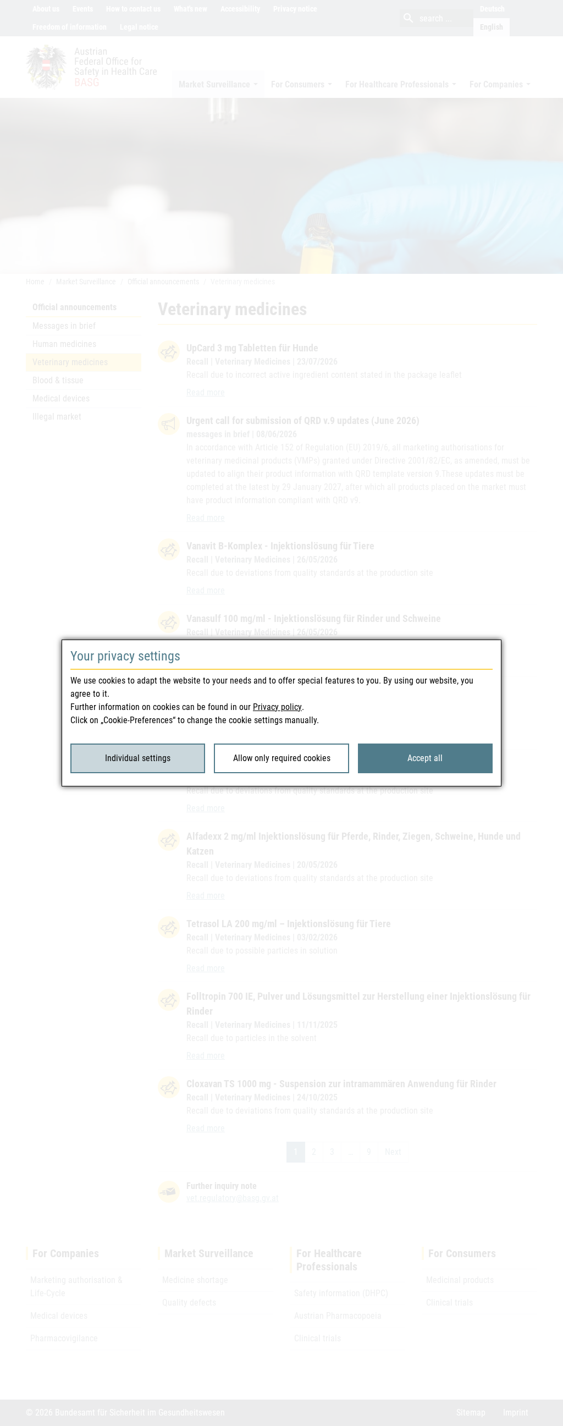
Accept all (425, 758)
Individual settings (137, 758)
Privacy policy (277, 707)
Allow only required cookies (281, 758)
